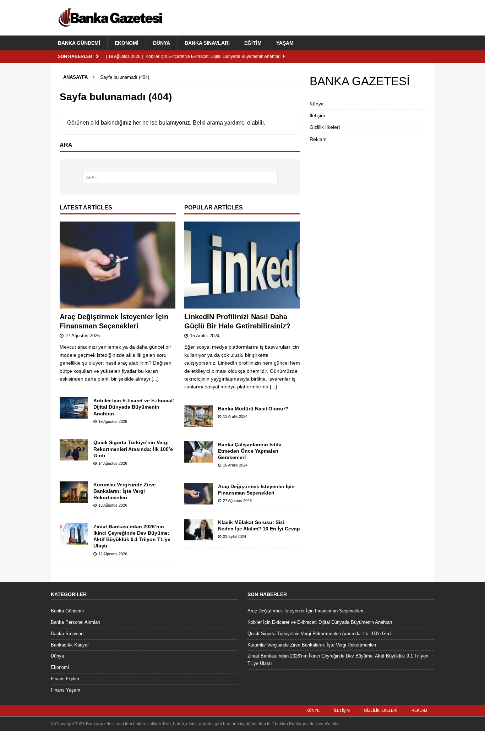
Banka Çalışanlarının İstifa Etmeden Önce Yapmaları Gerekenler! (250, 451)
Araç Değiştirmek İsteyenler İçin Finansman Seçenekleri (305, 610)
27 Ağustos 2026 (82, 335)
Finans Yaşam (65, 690)
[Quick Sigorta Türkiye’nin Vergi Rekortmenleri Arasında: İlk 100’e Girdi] (74, 449)
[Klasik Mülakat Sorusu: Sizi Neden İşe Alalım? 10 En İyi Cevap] (198, 529)
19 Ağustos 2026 (112, 421)
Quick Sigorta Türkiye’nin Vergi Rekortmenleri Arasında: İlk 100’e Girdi (133, 449)
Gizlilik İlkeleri (325, 127)
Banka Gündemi (79, 43)
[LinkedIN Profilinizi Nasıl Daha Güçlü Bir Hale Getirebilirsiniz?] (242, 265)
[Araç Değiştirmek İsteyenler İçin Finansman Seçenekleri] (118, 265)
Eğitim (253, 43)
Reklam (318, 139)
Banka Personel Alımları (75, 622)
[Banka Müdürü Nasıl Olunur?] (198, 416)
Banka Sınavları (207, 43)
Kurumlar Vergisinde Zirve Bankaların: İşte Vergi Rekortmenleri (124, 491)
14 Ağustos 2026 (112, 463)
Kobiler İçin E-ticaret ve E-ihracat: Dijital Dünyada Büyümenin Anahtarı (134, 407)
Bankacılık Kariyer (70, 645)
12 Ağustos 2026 (112, 554)
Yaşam (285, 43)
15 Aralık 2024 (204, 335)
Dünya (161, 43)
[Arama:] (180, 177)
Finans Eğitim (65, 678)
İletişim (317, 115)
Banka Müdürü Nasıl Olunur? (253, 408)
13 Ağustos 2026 (112, 505)
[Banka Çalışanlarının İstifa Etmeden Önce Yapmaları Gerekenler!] (198, 452)
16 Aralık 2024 (235, 465)
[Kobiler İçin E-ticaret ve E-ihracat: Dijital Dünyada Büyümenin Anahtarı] (74, 408)
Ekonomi (126, 43)
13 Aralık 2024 (235, 416)
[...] (155, 379)
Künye (317, 104)
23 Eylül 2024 (234, 536)
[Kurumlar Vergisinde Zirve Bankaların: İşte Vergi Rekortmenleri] (74, 492)
